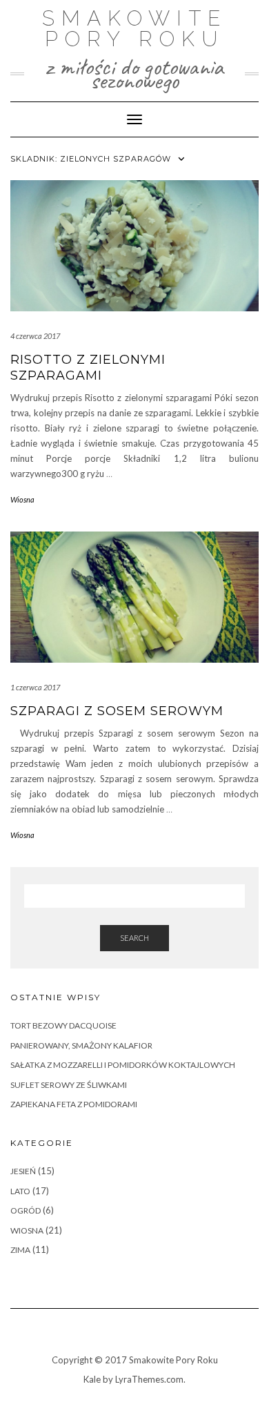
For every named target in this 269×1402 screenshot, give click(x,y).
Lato (20, 1191)
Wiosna (22, 499)
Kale (92, 1379)
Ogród (25, 1210)
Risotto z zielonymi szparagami (88, 367)
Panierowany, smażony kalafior (81, 1045)
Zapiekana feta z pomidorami (73, 1104)
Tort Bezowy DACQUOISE (63, 1025)
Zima (20, 1250)
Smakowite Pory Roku (134, 28)
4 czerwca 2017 (35, 335)
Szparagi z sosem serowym (116, 711)
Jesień (23, 1171)
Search (134, 937)
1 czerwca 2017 (35, 687)
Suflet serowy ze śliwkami (68, 1085)
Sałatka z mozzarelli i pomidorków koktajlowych (122, 1065)
